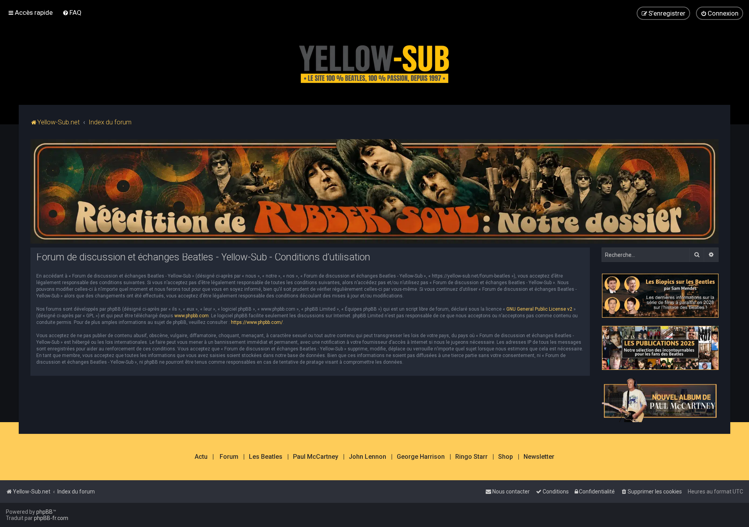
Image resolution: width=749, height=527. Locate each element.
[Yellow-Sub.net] (374, 62)
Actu (201, 456)
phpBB (44, 512)
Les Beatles (265, 456)
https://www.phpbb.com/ (257, 322)
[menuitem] (71, 12)
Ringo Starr (471, 456)
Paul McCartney (315, 456)
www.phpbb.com (191, 315)
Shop (505, 456)
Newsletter (539, 456)
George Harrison (421, 456)
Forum (229, 456)
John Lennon (367, 456)
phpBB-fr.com (51, 518)
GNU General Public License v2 (539, 309)
